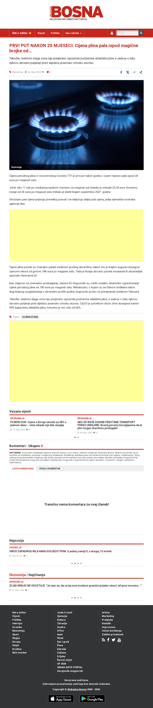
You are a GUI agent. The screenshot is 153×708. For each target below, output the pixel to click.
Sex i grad (63, 641)
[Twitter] (113, 640)
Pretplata (107, 619)
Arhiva (106, 612)
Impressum (108, 627)
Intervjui (17, 623)
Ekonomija (18, 630)
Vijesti (41, 33)
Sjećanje (62, 616)
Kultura (61, 619)
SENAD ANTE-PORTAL (69, 667)
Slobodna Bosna (77, 689)
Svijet (15, 645)
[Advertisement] (76, 235)
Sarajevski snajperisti (70, 671)
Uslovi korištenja (112, 630)
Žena (60, 645)
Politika (55, 33)
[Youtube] (119, 640)
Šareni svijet (64, 660)
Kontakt (106, 623)
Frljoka (61, 656)
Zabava (61, 652)
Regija (16, 638)
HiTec (60, 630)
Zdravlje (62, 623)
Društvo (16, 649)
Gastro (61, 627)
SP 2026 (61, 663)
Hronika (17, 627)
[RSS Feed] (103, 640)
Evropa (16, 641)
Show (60, 638)
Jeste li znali (64, 612)
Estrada (61, 649)
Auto (60, 634)
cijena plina (30, 317)
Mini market (19, 652)
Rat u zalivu (19, 612)
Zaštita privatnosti (112, 634)
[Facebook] (108, 640)
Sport (15, 634)
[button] (140, 83)
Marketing (108, 616)
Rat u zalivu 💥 (22, 33)
